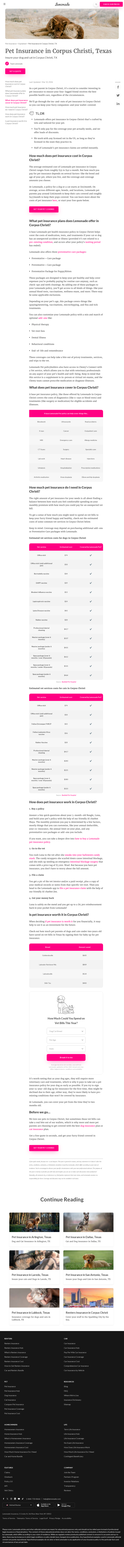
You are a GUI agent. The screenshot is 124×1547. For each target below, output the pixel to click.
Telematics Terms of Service (27, 1518)
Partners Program (71, 1477)
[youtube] (19, 1499)
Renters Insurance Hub (13, 1348)
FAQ (66, 1391)
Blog (66, 1386)
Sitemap (67, 1404)
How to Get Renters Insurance (16, 1366)
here (54, 200)
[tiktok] (23, 1499)
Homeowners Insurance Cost (16, 1447)
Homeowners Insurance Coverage (18, 1443)
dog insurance (87, 1126)
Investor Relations (71, 1481)
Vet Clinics (8, 1490)
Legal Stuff (43, 1518)
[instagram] (11, 1499)
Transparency (69, 1486)
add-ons (42, 318)
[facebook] (3, 1499)
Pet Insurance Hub (12, 1391)
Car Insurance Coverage (74, 1357)
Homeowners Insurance (14, 1429)
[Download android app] (65, 1505)
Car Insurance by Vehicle (74, 1370)
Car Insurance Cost (72, 1361)
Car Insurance (69, 1343)
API (6, 1486)
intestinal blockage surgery (84, 861)
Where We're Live (71, 1395)
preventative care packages (72, 252)
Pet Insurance (10, 43)
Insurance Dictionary (72, 1400)
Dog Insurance (10, 1395)
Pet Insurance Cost (12, 1413)
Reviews (67, 1490)
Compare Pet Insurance (14, 1404)
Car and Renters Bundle (14, 1370)
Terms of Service (8, 1518)
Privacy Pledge (54, 1518)
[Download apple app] (44, 1505)
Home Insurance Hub (13, 1434)
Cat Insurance (10, 1400)
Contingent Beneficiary (73, 1456)
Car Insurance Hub (71, 1348)
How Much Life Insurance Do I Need (79, 1452)
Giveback (8, 1477)
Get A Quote (15, 71)
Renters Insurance (11, 1343)
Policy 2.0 (8, 1481)
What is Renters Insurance (15, 1352)
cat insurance (36, 1129)
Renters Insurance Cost (13, 1361)
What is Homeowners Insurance (17, 1438)
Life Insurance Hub (72, 1434)
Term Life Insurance (72, 1429)
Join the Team (69, 1472)
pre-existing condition (41, 242)
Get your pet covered (43, 209)
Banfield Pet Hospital (69, 682)
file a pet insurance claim (73, 888)
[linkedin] (15, 1499)
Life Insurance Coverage (74, 1438)
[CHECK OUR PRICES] (111, 4)
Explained (22, 43)
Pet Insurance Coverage (14, 1409)
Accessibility (66, 1518)
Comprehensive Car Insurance (76, 1366)
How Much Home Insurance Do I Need (20, 1452)
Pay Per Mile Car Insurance (75, 1352)
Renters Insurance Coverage (16, 1357)
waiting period (93, 242)
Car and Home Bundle (13, 1456)
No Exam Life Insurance (73, 1443)
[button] (4, 4)
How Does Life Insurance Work (77, 1447)
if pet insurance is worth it (58, 921)
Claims (7, 1472)
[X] (7, 1499)
